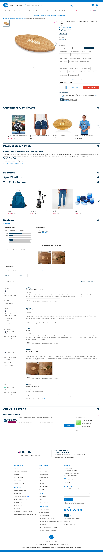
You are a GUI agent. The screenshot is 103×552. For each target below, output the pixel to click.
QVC (36, 544)
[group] (62, 37)
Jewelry (43, 10)
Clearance (78, 10)
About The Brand (14, 408)
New (69, 10)
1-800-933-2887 (72, 476)
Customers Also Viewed (19, 107)
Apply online (66, 100)
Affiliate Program (19, 477)
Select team (62, 45)
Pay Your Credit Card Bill (70, 524)
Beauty (38, 10)
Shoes (21, 10)
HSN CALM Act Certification (46, 518)
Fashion (16, 10)
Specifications (13, 177)
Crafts (59, 10)
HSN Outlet (42, 483)
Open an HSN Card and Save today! (73, 518)
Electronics (32, 10)
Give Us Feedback (44, 512)
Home (25, 10)
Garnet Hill (56, 544)
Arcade (41, 499)
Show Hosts (17, 480)
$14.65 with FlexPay (76, 80)
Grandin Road (64, 544)
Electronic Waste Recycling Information (25, 514)
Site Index (42, 489)
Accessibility (17, 508)
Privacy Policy (18, 493)
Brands (41, 468)
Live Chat (70, 479)
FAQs (68, 482)
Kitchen (49, 10)
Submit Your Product (20, 483)
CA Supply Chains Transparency (23, 511)
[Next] (97, 15)
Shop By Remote (43, 477)
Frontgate (50, 544)
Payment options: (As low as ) (70, 80)
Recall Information (44, 509)
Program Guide (43, 474)
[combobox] (49, 5)
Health (54, 10)
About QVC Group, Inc (20, 471)
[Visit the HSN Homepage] (5, 7)
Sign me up (68, 500)
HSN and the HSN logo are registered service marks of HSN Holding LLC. (51, 547)
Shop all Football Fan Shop (65, 27)
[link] (97, 6)
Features (9, 172)
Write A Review (76, 30)
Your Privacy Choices (20, 496)
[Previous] (5, 15)
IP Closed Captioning (20, 505)
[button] (83, 6)
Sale (73, 10)
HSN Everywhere (43, 486)
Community (42, 496)
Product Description (17, 146)
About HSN (17, 468)
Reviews (8, 220)
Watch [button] (11, 5)
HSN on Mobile (43, 471)
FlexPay (62, 39)
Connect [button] (18, 5)
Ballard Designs (43, 544)
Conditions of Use (19, 502)
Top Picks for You (15, 182)
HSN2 (40, 480)
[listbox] (79, 82)
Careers (16, 474)
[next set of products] (98, 126)
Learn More (67, 521)
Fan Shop (64, 10)
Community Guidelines (20, 499)
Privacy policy (60, 425)
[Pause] (98, 15)
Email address (67, 492)
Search (71, 5)
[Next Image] (55, 44)
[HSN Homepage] (3, 18)
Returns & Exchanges (20, 490)
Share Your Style (43, 502)
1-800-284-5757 (72, 470)
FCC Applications (44, 515)
